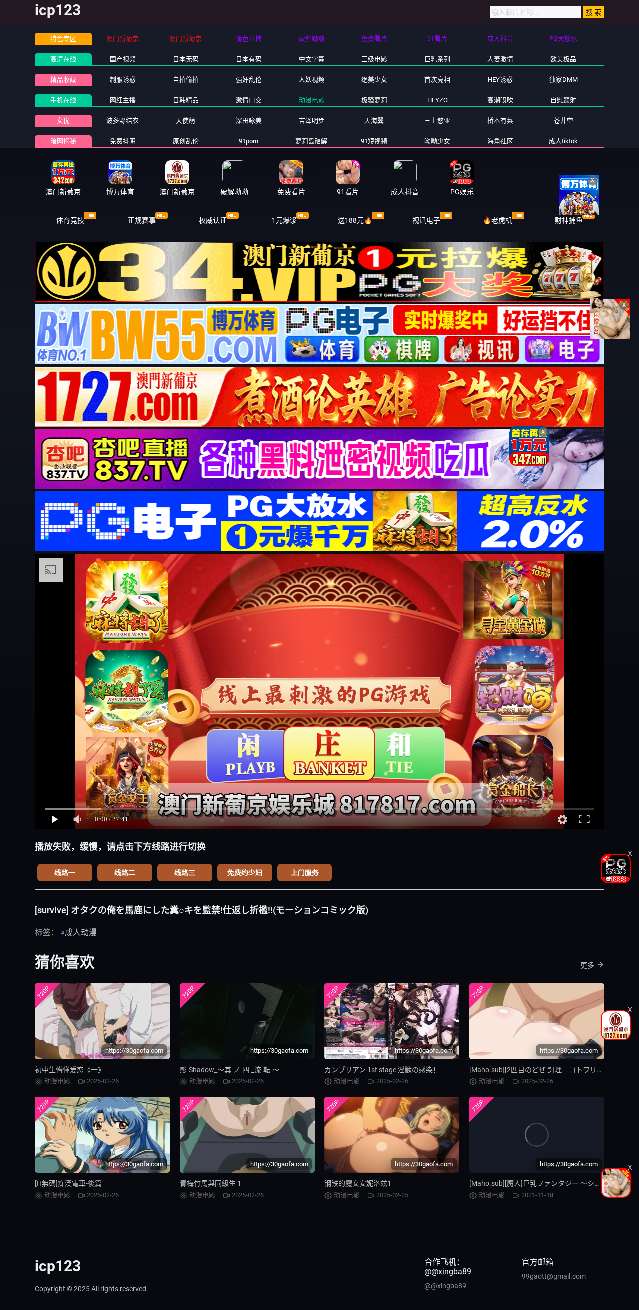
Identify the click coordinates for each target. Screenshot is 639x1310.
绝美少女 (374, 79)
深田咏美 (249, 120)
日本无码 (186, 59)
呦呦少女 (437, 141)
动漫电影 (311, 100)
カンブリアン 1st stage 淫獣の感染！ (382, 1070)
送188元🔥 (355, 220)
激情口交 (249, 100)
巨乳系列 (437, 59)
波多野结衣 (122, 120)
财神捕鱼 (569, 220)
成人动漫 (81, 932)
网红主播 (123, 100)
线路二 (124, 872)
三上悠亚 (437, 120)
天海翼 (374, 120)
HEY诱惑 (500, 79)
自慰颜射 (563, 100)
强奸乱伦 (249, 79)
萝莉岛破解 (311, 141)
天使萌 (185, 120)
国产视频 (123, 59)
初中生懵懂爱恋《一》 (70, 1070)
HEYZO (437, 100)
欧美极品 (563, 59)
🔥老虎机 (497, 220)
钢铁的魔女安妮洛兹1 (357, 1183)
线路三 (184, 872)
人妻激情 (500, 59)
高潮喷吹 (500, 100)
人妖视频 (311, 79)
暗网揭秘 (63, 141)
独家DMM (563, 79)
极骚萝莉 (374, 100)
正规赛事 (142, 220)
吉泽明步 (311, 120)
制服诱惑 (123, 79)
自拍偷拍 (186, 79)
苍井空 (563, 120)
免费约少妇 (244, 872)
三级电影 (374, 59)
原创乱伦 (186, 141)
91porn (248, 141)
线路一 (64, 872)
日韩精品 (186, 100)
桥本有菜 (500, 120)
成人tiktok (563, 141)
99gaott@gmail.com (554, 1276)
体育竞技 (70, 220)
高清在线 (63, 59)
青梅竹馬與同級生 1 (210, 1183)
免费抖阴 (123, 141)
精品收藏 (63, 79)
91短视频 (374, 141)
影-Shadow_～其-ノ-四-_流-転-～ (229, 1070)
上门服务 (305, 872)
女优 (63, 120)
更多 (587, 965)
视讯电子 (426, 220)
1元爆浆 (284, 220)
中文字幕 (311, 59)
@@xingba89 (445, 1286)
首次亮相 (437, 79)
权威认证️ (213, 220)
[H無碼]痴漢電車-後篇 (68, 1183)
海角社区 (500, 141)
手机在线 (63, 100)
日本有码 (249, 59)
